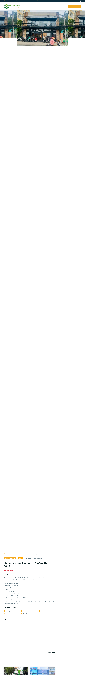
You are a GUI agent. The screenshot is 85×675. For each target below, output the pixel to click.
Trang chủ (39, 6)
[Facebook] (54, 655)
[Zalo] (80, 1)
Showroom (8, 613)
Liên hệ (63, 6)
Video (58, 6)
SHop (42, 611)
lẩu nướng (25, 613)
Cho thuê (47, 6)
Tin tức (53, 6)
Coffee (24, 611)
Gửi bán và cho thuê (74, 6)
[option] (42, 29)
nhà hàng (8, 611)
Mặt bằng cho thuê (16, 554)
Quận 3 (20, 558)
